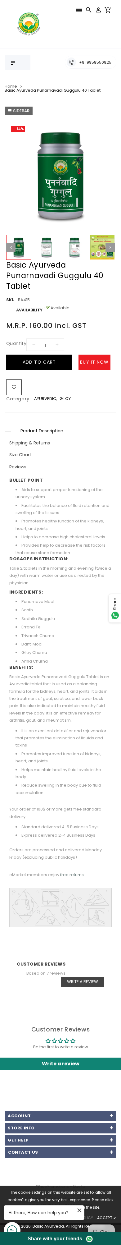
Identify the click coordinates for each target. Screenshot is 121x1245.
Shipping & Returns (29, 443)
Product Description (41, 431)
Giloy (65, 399)
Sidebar (21, 111)
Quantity (16, 343)
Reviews (17, 467)
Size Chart (20, 455)
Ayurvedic (45, 399)
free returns (72, 875)
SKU (10, 300)
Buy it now (94, 362)
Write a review (82, 982)
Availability (29, 310)
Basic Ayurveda (48, 1226)
